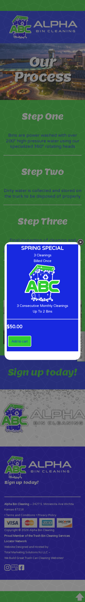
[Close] (80, 242)
